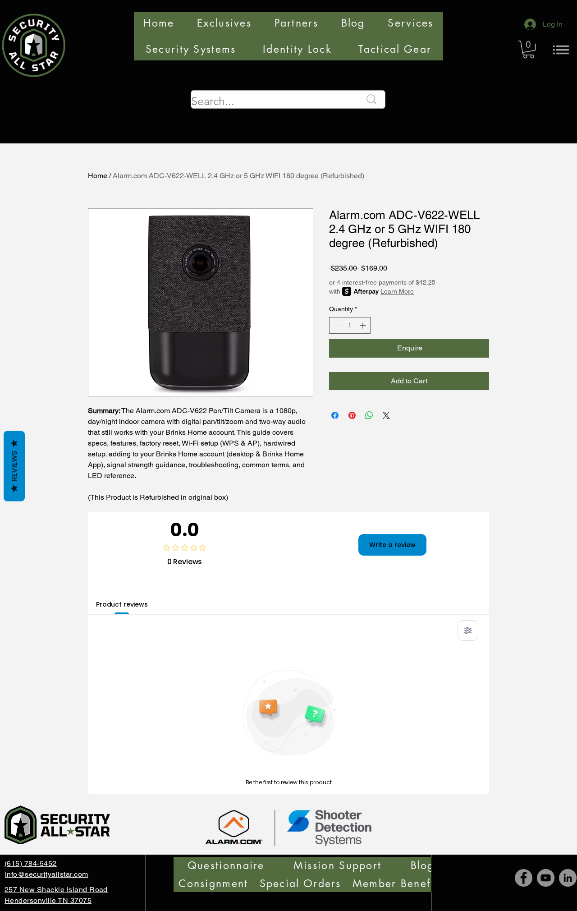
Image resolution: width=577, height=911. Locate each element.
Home (97, 175)
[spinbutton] (350, 325)
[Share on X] (386, 415)
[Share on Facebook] (335, 415)
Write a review (392, 544)
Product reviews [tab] (122, 604)
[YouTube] (545, 878)
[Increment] (363, 325)
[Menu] (561, 49)
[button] (528, 49)
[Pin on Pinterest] (352, 415)
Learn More (397, 291)
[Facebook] (523, 878)
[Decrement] (336, 325)
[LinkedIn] (568, 878)
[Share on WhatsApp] (369, 415)
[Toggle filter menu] (468, 630)
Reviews (14, 466)
